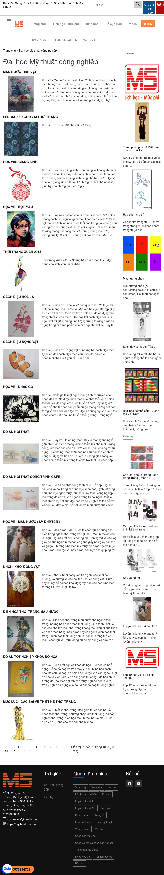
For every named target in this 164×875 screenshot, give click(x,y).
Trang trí (99, 815)
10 (6, 751)
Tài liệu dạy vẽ (103, 856)
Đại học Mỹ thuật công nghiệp (38, 50)
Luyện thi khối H (84, 801)
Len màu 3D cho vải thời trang (30, 116)
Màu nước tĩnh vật (20, 71)
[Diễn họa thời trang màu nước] (21, 633)
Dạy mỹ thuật (104, 822)
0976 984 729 (151, 8)
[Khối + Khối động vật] (21, 588)
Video (133, 24)
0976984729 (21, 869)
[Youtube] (138, 783)
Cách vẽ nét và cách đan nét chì (94, 843)
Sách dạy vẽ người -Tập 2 (139, 347)
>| (31, 751)
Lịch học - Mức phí (66, 24)
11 (14, 751)
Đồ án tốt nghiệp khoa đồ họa (30, 656)
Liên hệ (48, 797)
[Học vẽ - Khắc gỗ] (21, 408)
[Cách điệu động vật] (21, 363)
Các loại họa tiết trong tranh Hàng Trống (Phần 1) (140, 476)
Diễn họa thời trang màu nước (31, 611)
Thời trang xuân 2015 (22, 251)
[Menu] (9, 21)
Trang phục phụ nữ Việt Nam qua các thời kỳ (141, 148)
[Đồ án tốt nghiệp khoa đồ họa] (21, 678)
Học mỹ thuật (83, 822)
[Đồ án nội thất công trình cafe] (21, 498)
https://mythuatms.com (21, 824)
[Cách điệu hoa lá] (21, 318)
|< (6, 747)
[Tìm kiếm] (138, 4)
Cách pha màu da (85, 836)
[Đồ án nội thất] (21, 453)
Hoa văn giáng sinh (20, 161)
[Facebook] (129, 783)
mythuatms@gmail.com (22, 819)
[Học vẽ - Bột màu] (21, 228)
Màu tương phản (133, 278)
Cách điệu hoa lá (18, 296)
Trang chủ (39, 24)
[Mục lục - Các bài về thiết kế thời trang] (21, 723)
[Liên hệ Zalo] (7, 869)
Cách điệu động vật (20, 341)
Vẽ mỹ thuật (82, 829)
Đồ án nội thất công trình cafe (31, 476)
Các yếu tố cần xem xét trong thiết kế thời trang (141, 527)
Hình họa (92, 24)
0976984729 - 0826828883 (14, 812)
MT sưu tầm (40, 40)
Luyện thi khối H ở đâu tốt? (140, 626)
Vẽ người (96, 787)
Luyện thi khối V (84, 808)
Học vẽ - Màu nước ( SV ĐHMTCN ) (31, 521)
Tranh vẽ (89, 40)
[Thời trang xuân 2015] (21, 273)
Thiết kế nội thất (66, 40)
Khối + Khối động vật (21, 566)
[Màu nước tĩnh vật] (21, 93)
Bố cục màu (114, 24)
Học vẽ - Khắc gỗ (18, 386)
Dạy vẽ (106, 794)
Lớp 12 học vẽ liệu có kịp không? (138, 676)
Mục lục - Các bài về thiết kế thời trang (39, 701)
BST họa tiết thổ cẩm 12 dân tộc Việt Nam (141, 412)
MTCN (148, 24)
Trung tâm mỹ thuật (86, 849)
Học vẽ (111, 787)
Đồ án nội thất (16, 431)
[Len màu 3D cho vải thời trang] (21, 138)
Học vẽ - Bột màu (18, 206)
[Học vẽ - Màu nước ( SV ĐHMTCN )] (21, 543)
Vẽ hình (99, 829)
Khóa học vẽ (82, 856)
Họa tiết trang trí (133, 214)
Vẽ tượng (80, 787)
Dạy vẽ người (131, 578)
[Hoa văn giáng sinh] (21, 183)
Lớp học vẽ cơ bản (86, 794)
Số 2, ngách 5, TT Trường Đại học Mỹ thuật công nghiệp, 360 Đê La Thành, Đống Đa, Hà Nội (18, 799)
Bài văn (79, 863)
